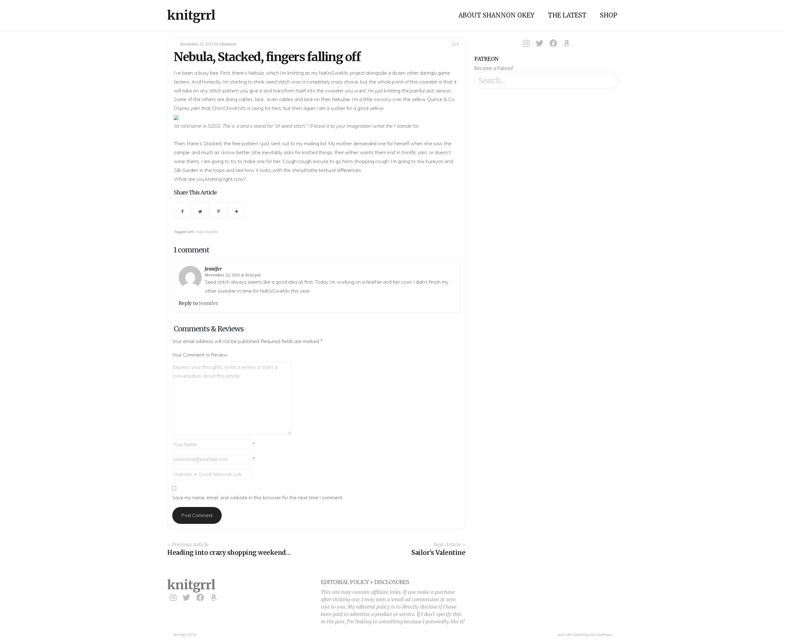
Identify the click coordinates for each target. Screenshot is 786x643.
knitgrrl (191, 15)
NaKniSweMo (207, 231)
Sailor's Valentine (438, 552)
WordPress (604, 634)
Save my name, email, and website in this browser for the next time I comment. (257, 497)
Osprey (181, 108)
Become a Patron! (493, 68)
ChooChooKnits (229, 108)
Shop (608, 15)
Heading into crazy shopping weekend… (228, 552)
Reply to (189, 303)
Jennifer (213, 269)
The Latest (567, 15)
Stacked (212, 143)
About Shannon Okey (496, 15)
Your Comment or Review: (200, 355)
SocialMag (580, 634)
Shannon (228, 44)
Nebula (256, 73)
